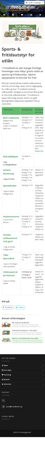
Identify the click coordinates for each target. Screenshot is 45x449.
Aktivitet (7, 384)
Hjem (6, 365)
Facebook (8, 307)
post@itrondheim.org (14, 407)
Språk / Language (34, 3)
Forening (7, 375)
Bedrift (7, 379)
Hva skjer (7, 370)
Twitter (21, 307)
